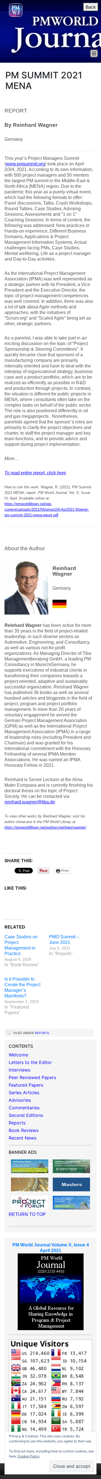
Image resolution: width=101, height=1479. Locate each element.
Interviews (19, 1070)
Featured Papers (26, 1085)
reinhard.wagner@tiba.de (29, 802)
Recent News (22, 1138)
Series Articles (24, 1092)
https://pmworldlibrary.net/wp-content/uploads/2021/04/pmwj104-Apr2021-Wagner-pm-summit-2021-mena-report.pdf (46, 509)
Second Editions (26, 1115)
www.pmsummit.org (25, 163)
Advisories (20, 1100)
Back (91, 7)
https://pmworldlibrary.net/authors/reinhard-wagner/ (45, 827)
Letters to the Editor (30, 1062)
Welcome (18, 1055)
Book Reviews (23, 1130)
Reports (42, 1033)
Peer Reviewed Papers (32, 1077)
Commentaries (24, 1107)
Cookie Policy (29, 1456)
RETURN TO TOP (27, 1214)
